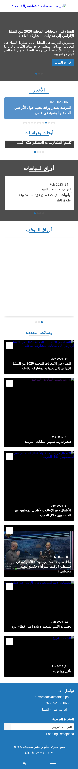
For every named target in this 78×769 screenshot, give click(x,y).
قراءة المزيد (63, 62)
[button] (41, 74)
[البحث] (39, 763)
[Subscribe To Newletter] (7, 726)
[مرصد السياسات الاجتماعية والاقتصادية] (39, 8)
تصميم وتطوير (44, 752)
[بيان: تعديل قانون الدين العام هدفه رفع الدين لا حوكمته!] (39, 277)
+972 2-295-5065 (56, 703)
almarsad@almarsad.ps (52, 697)
